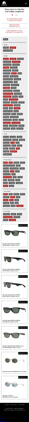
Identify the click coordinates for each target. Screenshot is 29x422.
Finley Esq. (17, 79)
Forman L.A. (15, 85)
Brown (22, 162)
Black (5, 162)
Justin (20, 96)
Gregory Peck (8, 91)
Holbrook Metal (8, 93)
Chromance (16, 62)
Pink (15, 177)
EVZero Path (14, 76)
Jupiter (15, 96)
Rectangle (7, 145)
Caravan (20, 59)
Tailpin (15, 120)
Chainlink (13, 59)
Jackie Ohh (18, 93)
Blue (10, 162)
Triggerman (13, 125)
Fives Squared (8, 82)
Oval (12, 142)
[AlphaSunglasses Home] (4, 3)
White (5, 186)
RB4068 (20, 114)
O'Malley (17, 105)
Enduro (14, 73)
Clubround (16, 64)
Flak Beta (6, 85)
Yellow (11, 186)
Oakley (6, 47)
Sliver (13, 114)
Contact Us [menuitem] (7, 404)
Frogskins (6, 88)
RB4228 (6, 117)
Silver (17, 180)
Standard (12, 220)
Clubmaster (7, 64)
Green (22, 168)
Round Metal (14, 117)
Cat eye (12, 137)
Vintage (6, 151)
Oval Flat (16, 108)
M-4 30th (6, 102)
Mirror (19, 214)
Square (12, 148)
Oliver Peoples (8, 50)
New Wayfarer (8, 105)
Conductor (14, 67)
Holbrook (16, 91)
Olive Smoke (7, 177)
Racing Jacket (8, 111)
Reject (6, 421)
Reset (5, 39)
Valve (13, 128)
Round (19, 145)
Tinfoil (5, 125)
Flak (15, 82)
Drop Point (7, 73)
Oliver (5, 108)
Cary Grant (7, 62)
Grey (17, 171)
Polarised (16, 217)
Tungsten (19, 183)
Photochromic (8, 217)
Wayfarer (20, 128)
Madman (14, 102)
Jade (16, 200)
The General (16, 123)
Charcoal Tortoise (9, 165)
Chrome (6, 197)
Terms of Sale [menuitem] (21, 404)
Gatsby (14, 88)
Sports (6, 148)
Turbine (21, 125)
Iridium (13, 214)
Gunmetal (7, 174)
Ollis (11, 108)
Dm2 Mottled (14, 168)
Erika (19, 73)
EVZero (6, 76)
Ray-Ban (12, 47)
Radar (16, 111)
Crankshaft (7, 70)
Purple (20, 177)
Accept (2, 421)
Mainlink (21, 102)
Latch (5, 99)
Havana (6, 171)
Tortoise (11, 183)
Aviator (6, 59)
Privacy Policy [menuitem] (14, 404)
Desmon (15, 70)
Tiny (18, 148)
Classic (19, 137)
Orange (6, 203)
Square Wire (7, 120)
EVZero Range (8, 79)
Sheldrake (7, 114)
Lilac (13, 174)
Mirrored (6, 142)
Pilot (17, 142)
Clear (18, 165)
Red (5, 180)
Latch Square (13, 99)
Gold (12, 171)
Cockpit (6, 67)
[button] (25, 3)
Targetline (7, 123)
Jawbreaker (7, 96)
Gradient (6, 214)
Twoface (6, 128)
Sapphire (11, 180)
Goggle (22, 140)
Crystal (6, 168)
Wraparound (7, 154)
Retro (13, 145)
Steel (5, 183)
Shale (13, 206)
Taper (21, 120)
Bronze (16, 162)
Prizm (5, 220)
